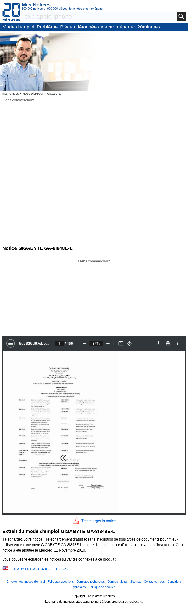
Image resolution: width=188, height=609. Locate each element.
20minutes (148, 26)
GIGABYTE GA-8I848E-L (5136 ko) (39, 569)
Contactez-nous (154, 581)
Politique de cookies (101, 587)
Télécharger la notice (98, 521)
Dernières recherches (91, 581)
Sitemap (135, 581)
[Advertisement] (94, 296)
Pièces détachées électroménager (97, 26)
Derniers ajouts (117, 581)
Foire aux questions (61, 581)
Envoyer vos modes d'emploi (26, 581)
